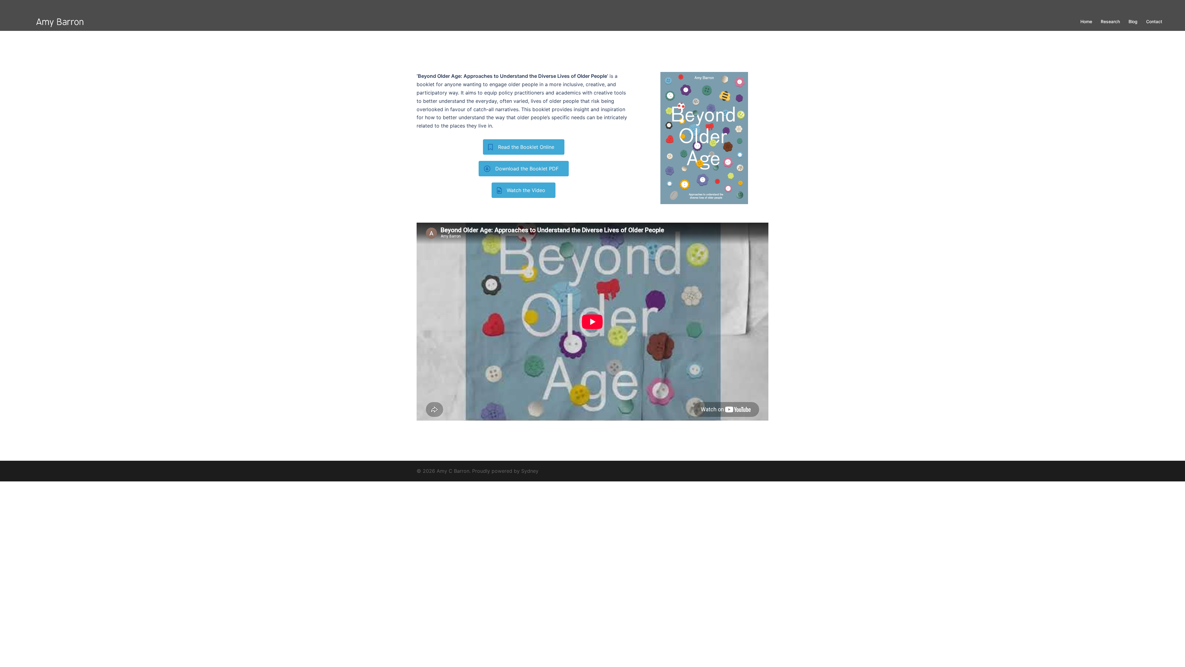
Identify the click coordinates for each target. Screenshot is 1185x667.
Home (1086, 21)
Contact (1154, 21)
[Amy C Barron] (59, 21)
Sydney (529, 471)
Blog (1133, 21)
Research (1110, 21)
